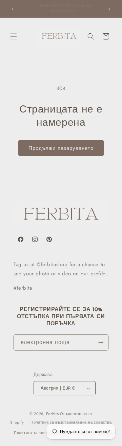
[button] (13, 36)
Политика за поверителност (41, 432)
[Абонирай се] (100, 342)
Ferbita (52, 413)
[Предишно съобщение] (12, 8)
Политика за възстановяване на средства (71, 422)
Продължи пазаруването (61, 148)
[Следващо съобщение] (109, 8)
